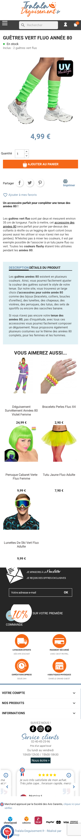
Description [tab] (19, 267)
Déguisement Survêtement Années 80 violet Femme (21, 411)
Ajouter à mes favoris (20, 195)
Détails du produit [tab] (45, 267)
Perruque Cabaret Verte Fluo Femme (21, 477)
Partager (19, 183)
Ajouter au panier (42, 164)
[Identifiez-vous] (65, 24)
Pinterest (40, 183)
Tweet (30, 183)
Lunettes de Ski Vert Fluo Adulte (21, 545)
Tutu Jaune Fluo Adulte (59, 475)
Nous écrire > (41, 760)
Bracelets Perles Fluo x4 (59, 407)
